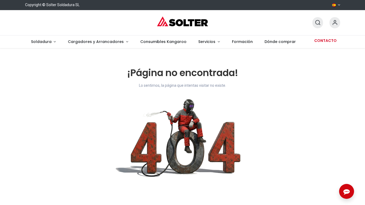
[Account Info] (334, 23)
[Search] (317, 23)
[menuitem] (43, 42)
